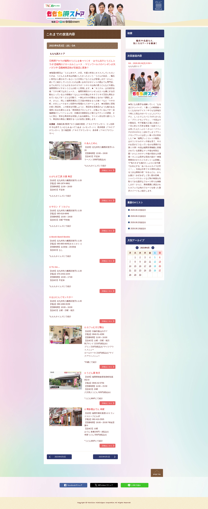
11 (150, 262)
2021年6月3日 (60, 457)
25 (150, 270)
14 (130, 266)
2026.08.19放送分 (138, 229)
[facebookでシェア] (73, 484)
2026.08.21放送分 (138, 216)
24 (145, 270)
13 (160, 262)
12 (155, 262)
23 (140, 270)
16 (140, 266)
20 (160, 266)
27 (160, 270)
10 (145, 262)
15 (135, 266)
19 (155, 266)
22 (135, 270)
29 (135, 275)
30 (140, 275)
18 (150, 266)
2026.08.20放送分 (138, 222)
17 (145, 266)
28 (130, 275)
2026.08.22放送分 (138, 210)
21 (130, 270)
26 (155, 270)
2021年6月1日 (104, 457)
